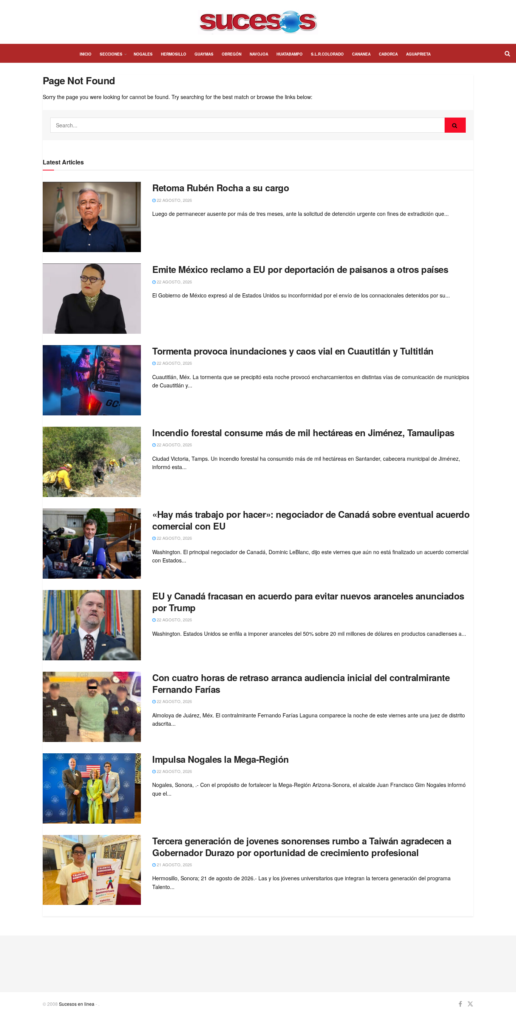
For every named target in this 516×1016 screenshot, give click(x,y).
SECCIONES (111, 54)
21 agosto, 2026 (174, 864)
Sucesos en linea (76, 1004)
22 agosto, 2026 (174, 200)
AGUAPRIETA (418, 54)
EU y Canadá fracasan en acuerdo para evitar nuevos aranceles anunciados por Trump (308, 601)
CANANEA (361, 54)
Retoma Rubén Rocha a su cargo (220, 187)
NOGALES (143, 54)
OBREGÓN (231, 54)
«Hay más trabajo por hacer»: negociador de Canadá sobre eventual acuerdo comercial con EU (311, 520)
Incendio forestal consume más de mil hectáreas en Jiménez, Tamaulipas (303, 432)
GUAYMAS (204, 54)
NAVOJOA (259, 54)
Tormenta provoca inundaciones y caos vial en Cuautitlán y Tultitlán (293, 350)
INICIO (85, 54)
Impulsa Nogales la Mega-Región (220, 759)
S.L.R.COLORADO (327, 54)
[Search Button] (455, 125)
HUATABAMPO (290, 54)
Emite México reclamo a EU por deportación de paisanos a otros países (300, 269)
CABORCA (388, 54)
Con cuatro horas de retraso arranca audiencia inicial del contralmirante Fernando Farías (301, 683)
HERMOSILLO (173, 54)
